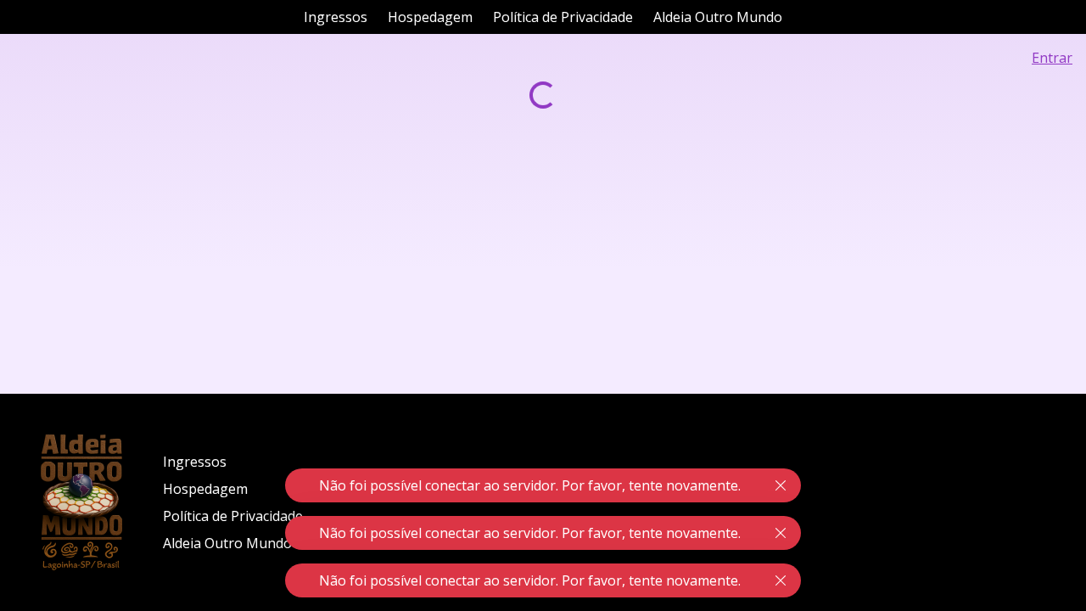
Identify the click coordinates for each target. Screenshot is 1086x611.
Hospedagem (430, 17)
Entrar (1052, 57)
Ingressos (335, 17)
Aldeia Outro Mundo (717, 17)
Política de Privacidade (563, 17)
